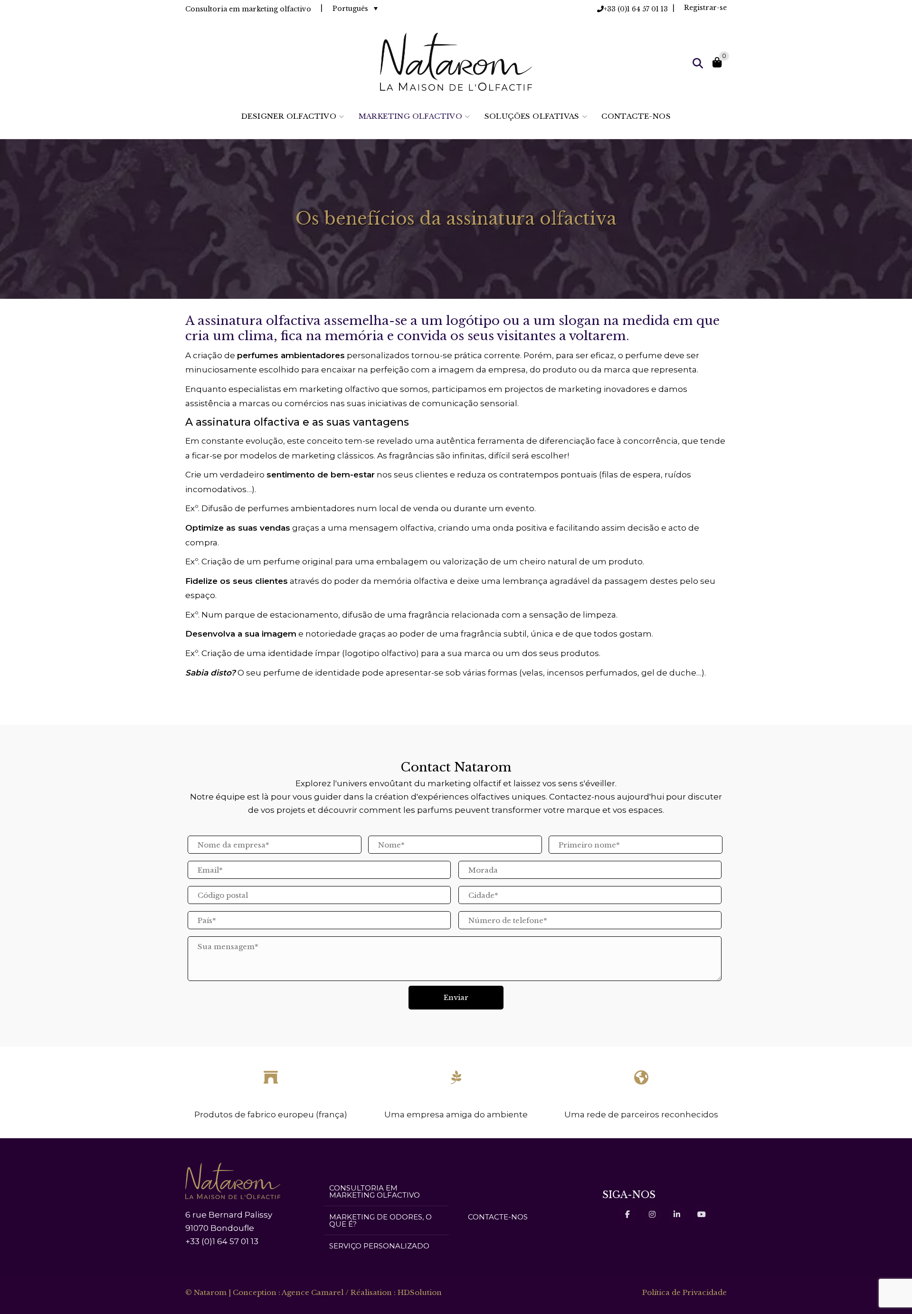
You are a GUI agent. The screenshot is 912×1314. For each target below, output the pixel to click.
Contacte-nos (636, 116)
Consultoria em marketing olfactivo (374, 1191)
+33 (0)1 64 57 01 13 (636, 9)
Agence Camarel (312, 1292)
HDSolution (420, 1292)
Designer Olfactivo (288, 116)
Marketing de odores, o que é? (380, 1220)
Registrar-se (705, 7)
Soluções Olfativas (532, 116)
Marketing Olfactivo (411, 116)
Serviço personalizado (379, 1245)
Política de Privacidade (684, 1292)
